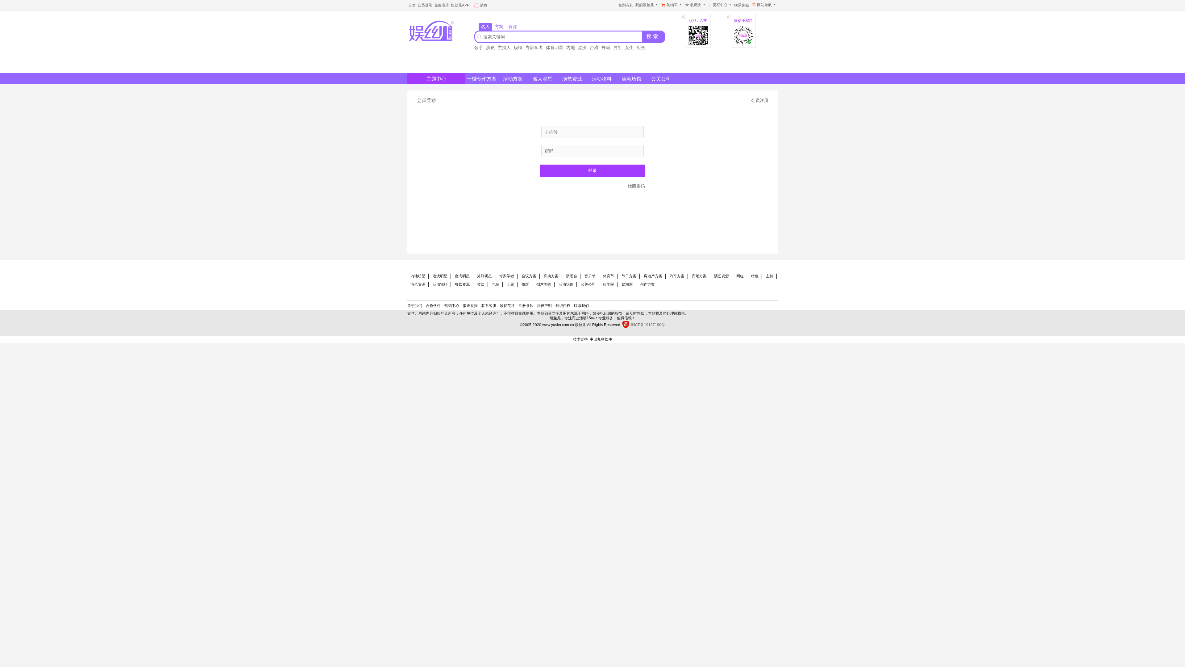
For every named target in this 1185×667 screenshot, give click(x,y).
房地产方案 (653, 276)
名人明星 (542, 78)
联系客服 (741, 5)
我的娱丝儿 (644, 5)
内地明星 (417, 276)
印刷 (510, 284)
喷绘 (480, 284)
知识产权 (562, 306)
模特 (518, 47)
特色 (755, 276)
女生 (629, 47)
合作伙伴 (433, 306)
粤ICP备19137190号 (647, 325)
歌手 (478, 47)
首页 (412, 5)
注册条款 (525, 306)
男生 (617, 47)
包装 (495, 284)
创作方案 (647, 284)
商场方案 (699, 276)
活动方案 (513, 78)
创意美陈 (543, 284)
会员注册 (759, 100)
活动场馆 (631, 78)
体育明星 (554, 47)
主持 (769, 276)
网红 (740, 276)
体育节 (608, 276)
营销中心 (451, 306)
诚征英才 (507, 306)
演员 (490, 47)
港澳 (582, 47)
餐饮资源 (462, 284)
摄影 (525, 284)
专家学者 (534, 47)
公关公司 (661, 78)
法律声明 (544, 306)
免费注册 (441, 5)
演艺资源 (572, 78)
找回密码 (636, 186)
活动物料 (602, 78)
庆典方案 (551, 276)
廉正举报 (470, 306)
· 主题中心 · (436, 78)
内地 (570, 47)
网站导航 (764, 5)
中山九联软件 (601, 339)
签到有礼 (625, 5)
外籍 (605, 47)
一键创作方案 (482, 78)
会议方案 (529, 276)
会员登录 (425, 5)
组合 (641, 47)
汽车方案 (677, 276)
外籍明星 (484, 276)
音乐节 (590, 276)
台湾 (594, 47)
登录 (592, 170)
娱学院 (608, 284)
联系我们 (581, 306)
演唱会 (571, 276)
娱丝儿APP (460, 5)
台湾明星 (462, 276)
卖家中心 (720, 5)
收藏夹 (695, 5)
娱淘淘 (627, 284)
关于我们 (414, 306)
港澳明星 (440, 276)
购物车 (672, 5)
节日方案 (629, 276)
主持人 (504, 47)
